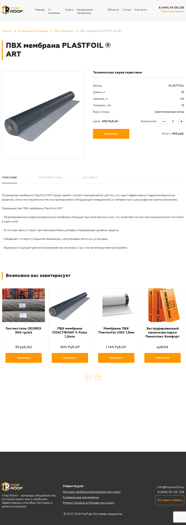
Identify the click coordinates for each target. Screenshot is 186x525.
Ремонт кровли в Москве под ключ (88, 503)
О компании (54, 11)
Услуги (69, 10)
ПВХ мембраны (63, 31)
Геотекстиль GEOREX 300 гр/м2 (23, 330)
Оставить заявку (169, 500)
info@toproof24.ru (170, 487)
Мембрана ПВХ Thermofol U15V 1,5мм (116, 330)
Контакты (141, 10)
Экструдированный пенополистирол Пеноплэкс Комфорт (162, 332)
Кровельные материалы (85, 11)
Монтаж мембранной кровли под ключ (91, 492)
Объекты (113, 10)
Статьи (126, 10)
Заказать (111, 133)
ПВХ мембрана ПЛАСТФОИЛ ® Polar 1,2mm (70, 332)
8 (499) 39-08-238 (171, 7)
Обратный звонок (172, 11)
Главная (40, 10)
